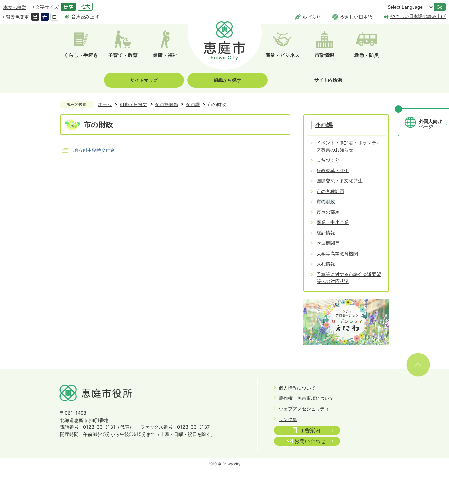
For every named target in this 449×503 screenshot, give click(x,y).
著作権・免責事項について (306, 398)
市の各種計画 (330, 191)
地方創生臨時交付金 (94, 150)
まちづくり (328, 160)
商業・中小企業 (333, 222)
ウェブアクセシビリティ (304, 408)
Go (439, 7)
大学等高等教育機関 (337, 253)
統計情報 (326, 232)
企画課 (193, 104)
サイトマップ (144, 80)
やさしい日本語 (356, 17)
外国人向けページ (430, 124)
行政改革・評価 (333, 170)
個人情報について (297, 388)
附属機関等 (328, 243)
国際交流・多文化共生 (340, 180)
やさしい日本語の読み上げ (418, 16)
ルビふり (311, 17)
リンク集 (288, 419)
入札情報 (326, 263)
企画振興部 (166, 104)
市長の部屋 (328, 212)
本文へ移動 (14, 7)
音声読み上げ (85, 16)
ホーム (105, 104)
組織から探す (227, 80)
